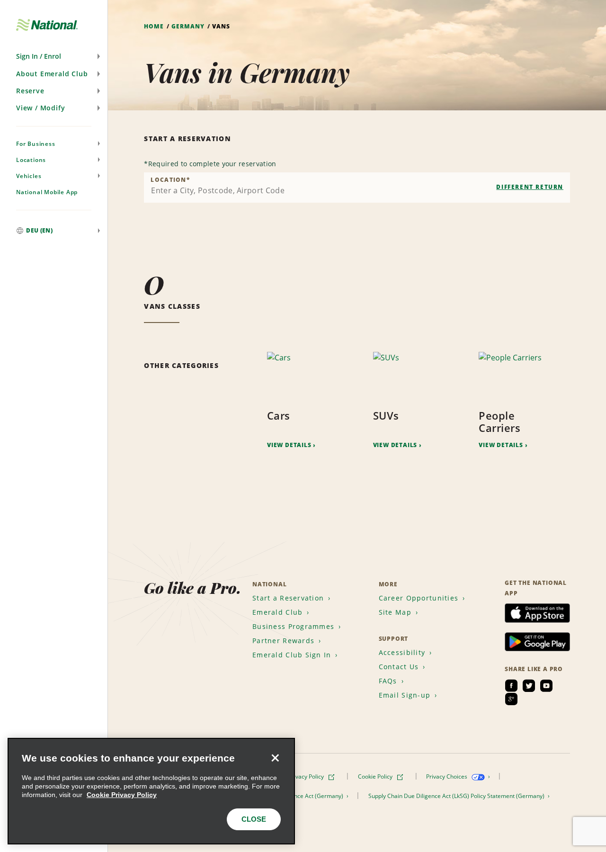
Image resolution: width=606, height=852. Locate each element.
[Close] (275, 757)
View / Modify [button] (40, 107)
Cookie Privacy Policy (122, 794)
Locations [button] (31, 160)
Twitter (528, 685)
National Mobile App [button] (47, 192)
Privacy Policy (306, 776)
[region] (151, 791)
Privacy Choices (447, 776)
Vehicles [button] (28, 176)
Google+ (511, 699)
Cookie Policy (376, 776)
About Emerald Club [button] (52, 73)
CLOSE (253, 819)
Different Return (529, 187)
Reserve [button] (30, 90)
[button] (53, 56)
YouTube (546, 685)
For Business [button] (35, 144)
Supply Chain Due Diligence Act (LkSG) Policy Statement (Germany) (457, 796)
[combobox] (357, 187)
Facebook (511, 685)
